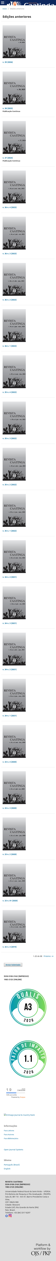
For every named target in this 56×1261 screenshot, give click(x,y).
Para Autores (9, 1134)
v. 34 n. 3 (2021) (10, 623)
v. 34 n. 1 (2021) (10, 715)
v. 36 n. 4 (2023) (10, 207)
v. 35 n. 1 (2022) (10, 531)
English (7, 1168)
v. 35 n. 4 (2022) (10, 392)
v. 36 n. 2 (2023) (10, 299)
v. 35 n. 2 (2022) (10, 484)
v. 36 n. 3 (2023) (10, 253)
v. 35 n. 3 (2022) (10, 438)
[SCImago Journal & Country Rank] (19, 1115)
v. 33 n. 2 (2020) (10, 854)
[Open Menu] (2, 2)
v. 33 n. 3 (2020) (10, 808)
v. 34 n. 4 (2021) (10, 577)
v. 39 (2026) (8, 62)
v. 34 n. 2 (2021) (10, 669)
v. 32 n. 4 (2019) (10, 947)
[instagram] (10, 1216)
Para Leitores (9, 1130)
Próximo (47, 956)
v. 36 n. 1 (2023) (10, 346)
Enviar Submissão (13, 965)
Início (5, 9)
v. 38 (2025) (8, 108)
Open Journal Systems (13, 1149)
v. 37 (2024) (8, 158)
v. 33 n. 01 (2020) (10, 900)
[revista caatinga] (6, 1216)
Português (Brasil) (12, 1164)
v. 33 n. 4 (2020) (10, 762)
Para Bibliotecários (11, 1138)
